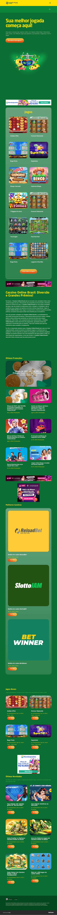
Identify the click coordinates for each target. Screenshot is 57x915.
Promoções (17, 412)
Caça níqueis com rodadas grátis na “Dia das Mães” (15, 804)
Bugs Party (13, 161)
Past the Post (35, 236)
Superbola (34, 161)
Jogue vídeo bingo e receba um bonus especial (40, 463)
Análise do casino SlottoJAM (17, 609)
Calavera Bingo (36, 186)
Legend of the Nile (37, 262)
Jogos (8, 715)
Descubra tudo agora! (15, 40)
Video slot (37, 715)
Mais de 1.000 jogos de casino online (39, 873)
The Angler (14, 236)
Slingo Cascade (15, 186)
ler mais (12, 560)
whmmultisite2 (12, 713)
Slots (12, 715)
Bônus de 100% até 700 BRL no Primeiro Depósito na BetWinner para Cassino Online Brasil (28, 373)
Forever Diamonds (37, 136)
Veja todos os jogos (28, 271)
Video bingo (14, 744)
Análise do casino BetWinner (17, 663)
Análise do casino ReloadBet (17, 554)
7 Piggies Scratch (16, 211)
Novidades (9, 809)
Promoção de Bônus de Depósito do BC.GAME (38, 436)
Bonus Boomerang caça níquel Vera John (15, 465)
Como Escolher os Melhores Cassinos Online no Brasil (16, 839)
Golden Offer (14, 136)
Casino (16, 557)
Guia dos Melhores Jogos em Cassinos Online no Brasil (40, 839)
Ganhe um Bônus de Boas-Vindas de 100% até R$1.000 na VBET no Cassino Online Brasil (39, 408)
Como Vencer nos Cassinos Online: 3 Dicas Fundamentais (16, 874)
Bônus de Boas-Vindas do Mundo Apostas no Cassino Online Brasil (16, 437)
